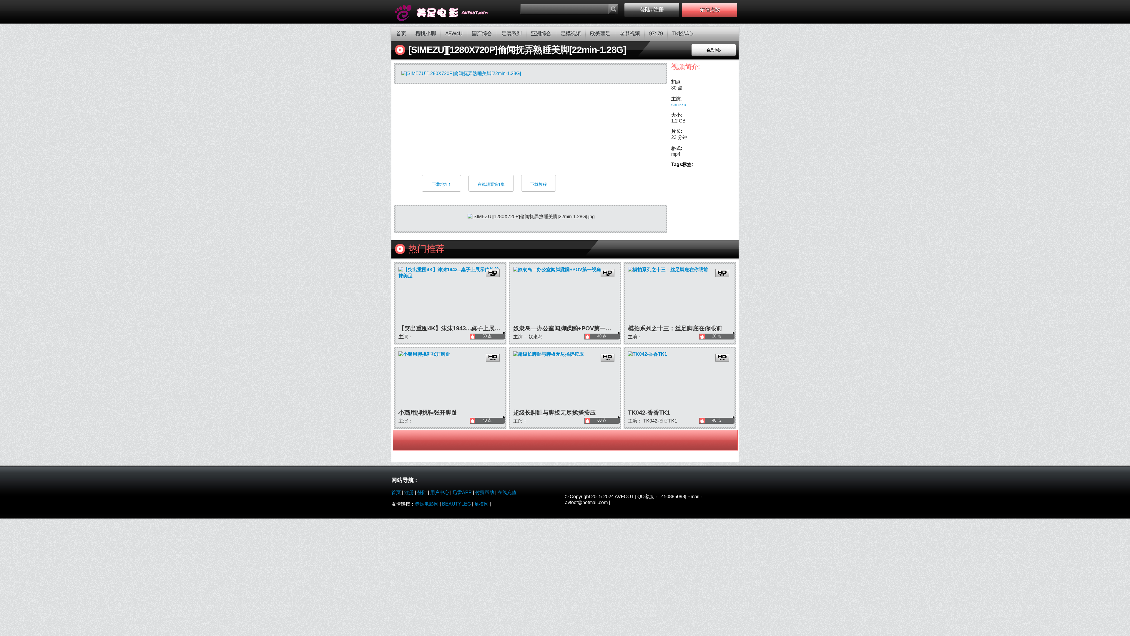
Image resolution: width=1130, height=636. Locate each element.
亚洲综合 (541, 34)
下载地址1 (441, 184)
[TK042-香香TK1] (680, 380)
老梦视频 (630, 34)
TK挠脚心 (683, 34)
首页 (401, 34)
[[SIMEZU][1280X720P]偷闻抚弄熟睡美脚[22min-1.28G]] (449, 12)
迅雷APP (462, 492)
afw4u (454, 34)
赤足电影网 (426, 503)
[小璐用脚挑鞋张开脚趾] (450, 380)
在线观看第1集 (491, 184)
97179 (656, 34)
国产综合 (482, 34)
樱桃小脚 (426, 34)
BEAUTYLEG (456, 503)
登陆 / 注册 (652, 10)
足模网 (481, 503)
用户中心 (439, 492)
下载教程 (538, 184)
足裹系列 (511, 34)
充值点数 (709, 10)
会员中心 (714, 50)
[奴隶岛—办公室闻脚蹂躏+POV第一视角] (565, 295)
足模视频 (571, 34)
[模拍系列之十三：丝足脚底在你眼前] (680, 295)
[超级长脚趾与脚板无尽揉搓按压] (565, 380)
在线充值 (507, 492)
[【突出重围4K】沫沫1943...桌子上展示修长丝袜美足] (450, 295)
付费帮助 (484, 492)
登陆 (422, 492)
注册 (409, 492)
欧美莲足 (600, 34)
